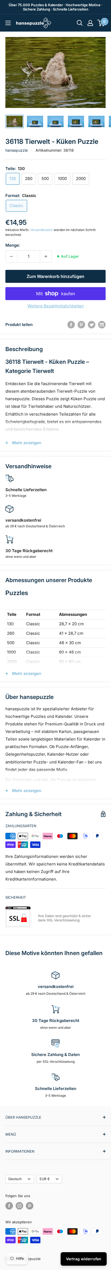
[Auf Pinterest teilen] (81, 324)
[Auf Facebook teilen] (71, 324)
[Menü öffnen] (8, 23)
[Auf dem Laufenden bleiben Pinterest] (29, 1206)
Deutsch (15, 1179)
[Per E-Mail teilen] (102, 324)
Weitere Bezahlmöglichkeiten (55, 305)
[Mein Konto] (90, 23)
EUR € (45, 1179)
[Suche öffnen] (80, 23)
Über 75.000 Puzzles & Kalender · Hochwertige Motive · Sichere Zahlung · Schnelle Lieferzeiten (55, 7)
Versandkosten (41, 230)
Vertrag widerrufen (83, 1259)
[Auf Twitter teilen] (91, 324)
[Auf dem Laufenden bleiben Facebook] (9, 1206)
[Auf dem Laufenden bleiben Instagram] (19, 1206)
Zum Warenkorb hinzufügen (55, 276)
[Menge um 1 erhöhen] (45, 256)
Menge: (12, 245)
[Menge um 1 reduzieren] (11, 256)
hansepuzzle (16, 150)
